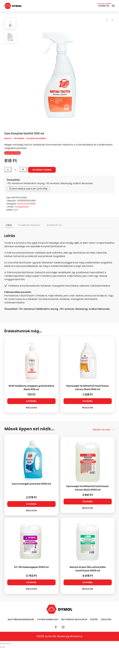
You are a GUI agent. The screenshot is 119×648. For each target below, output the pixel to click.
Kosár (104, 4)
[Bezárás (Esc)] (10, 643)
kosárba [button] (31, 401)
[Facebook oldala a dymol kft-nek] (55, 627)
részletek (31, 407)
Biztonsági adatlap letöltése (29, 188)
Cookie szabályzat (47, 619)
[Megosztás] (7, 643)
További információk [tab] (29, 225)
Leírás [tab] (9, 225)
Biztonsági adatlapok (74, 619)
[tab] (10, 23)
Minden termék (101, 429)
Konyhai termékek (26, 203)
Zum (16, 209)
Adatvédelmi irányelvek (21, 619)
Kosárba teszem (42, 169)
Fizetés (94, 619)
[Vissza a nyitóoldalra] (13, 6)
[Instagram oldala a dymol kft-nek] (63, 627)
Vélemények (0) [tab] (54, 225)
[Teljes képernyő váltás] (4, 643)
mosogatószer (12, 153)
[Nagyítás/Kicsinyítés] (1, 643)
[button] (113, 6)
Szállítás (106, 619)
